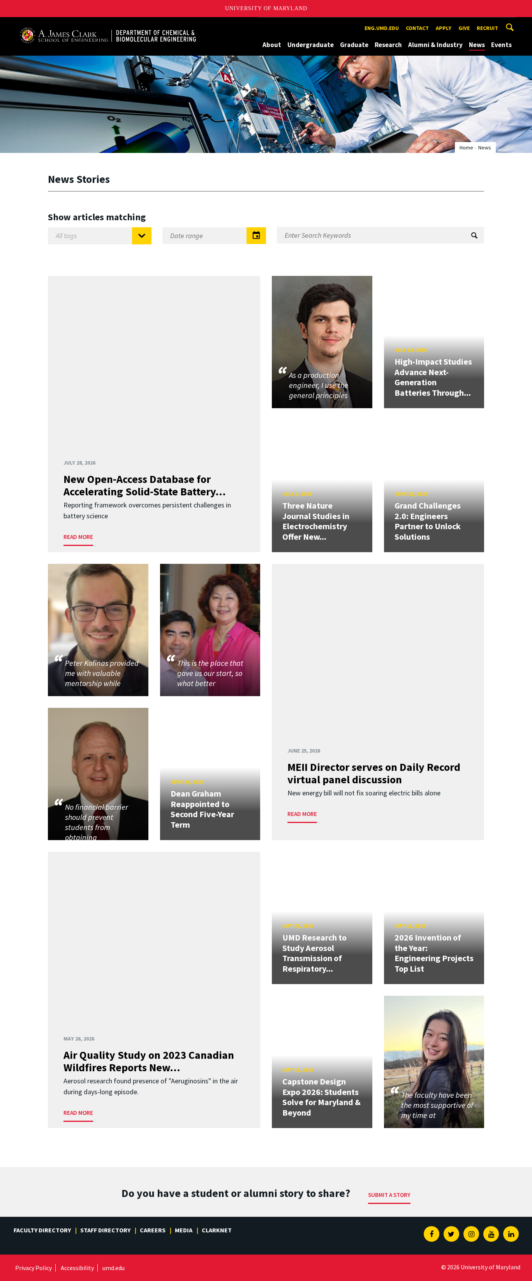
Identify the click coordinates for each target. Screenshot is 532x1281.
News (477, 44)
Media (183, 1230)
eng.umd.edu (382, 28)
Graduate (354, 44)
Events (501, 44)
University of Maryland (266, 8)
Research (388, 44)
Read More (78, 536)
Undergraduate (310, 44)
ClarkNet (217, 1230)
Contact (417, 28)
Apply (443, 28)
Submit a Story (389, 1195)
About (271, 44)
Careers (153, 1230)
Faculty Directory (42, 1230)
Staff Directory (105, 1230)
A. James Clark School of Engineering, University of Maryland (107, 24)
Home (466, 147)
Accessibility (77, 1268)
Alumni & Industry (435, 44)
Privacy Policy (33, 1268)
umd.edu (113, 1268)
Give (464, 28)
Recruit (487, 28)
